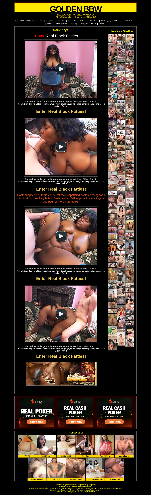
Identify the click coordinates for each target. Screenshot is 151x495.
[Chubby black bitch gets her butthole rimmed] (129, 273)
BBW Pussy (73, 24)
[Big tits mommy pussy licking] (112, 85)
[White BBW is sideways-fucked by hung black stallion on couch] (121, 288)
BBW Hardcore (130, 21)
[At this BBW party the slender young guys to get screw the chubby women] (112, 64)
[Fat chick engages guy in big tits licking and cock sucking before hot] (129, 76)
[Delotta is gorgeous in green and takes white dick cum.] (112, 274)
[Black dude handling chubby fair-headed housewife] (121, 116)
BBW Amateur (83, 21)
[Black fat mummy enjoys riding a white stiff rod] (121, 48)
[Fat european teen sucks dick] (121, 78)
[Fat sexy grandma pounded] (129, 307)
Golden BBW (19, 21)
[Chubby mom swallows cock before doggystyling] (129, 122)
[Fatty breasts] (121, 339)
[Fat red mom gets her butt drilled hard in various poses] (121, 55)
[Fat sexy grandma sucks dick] (129, 42)
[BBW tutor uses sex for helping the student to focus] (129, 47)
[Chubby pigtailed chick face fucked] (121, 90)
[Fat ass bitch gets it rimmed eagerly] (121, 233)
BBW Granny (118, 21)
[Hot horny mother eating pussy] (112, 193)
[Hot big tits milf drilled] (121, 331)
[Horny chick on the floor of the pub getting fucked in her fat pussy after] (121, 142)
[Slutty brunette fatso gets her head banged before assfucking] (112, 259)
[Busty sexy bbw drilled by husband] (121, 160)
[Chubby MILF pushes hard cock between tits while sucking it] (129, 234)
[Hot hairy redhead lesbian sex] (129, 188)
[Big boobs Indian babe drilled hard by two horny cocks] (129, 177)
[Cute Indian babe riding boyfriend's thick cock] (121, 127)
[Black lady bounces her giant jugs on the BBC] (129, 344)
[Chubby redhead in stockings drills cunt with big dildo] (112, 211)
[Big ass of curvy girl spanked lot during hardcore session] (112, 265)
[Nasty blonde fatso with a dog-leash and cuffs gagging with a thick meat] (112, 347)
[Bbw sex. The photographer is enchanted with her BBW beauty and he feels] (112, 295)
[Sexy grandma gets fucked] (129, 333)
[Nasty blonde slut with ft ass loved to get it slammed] (129, 212)
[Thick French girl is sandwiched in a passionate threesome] (112, 253)
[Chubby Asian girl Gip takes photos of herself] (112, 217)
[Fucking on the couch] (112, 320)
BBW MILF (50, 24)
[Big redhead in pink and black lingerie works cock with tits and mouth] (129, 82)
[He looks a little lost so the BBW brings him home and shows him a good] (121, 274)
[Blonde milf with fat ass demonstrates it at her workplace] (121, 154)
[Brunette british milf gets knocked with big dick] (121, 122)
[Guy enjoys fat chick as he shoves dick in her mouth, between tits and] (129, 226)
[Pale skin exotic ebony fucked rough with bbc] (129, 106)
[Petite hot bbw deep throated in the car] (129, 256)
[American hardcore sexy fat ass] (112, 165)
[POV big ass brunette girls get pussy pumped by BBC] (129, 71)
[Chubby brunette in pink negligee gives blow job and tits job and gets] (112, 42)
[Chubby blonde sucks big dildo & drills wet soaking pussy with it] (112, 129)
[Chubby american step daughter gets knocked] (112, 311)
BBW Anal (29, 21)
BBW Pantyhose (61, 24)
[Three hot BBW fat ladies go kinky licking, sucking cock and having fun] (112, 58)
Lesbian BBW (60, 21)
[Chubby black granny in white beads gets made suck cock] (112, 145)
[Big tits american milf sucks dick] (129, 200)
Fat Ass (93, 24)
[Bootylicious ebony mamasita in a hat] (121, 221)
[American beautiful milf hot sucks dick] (121, 102)
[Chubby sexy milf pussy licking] (112, 282)
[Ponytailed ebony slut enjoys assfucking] (121, 37)
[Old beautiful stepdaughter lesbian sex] (112, 95)
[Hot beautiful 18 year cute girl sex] (112, 286)
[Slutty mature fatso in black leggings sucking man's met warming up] (129, 53)
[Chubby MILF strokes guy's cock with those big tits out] (121, 227)
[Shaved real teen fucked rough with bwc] (121, 198)
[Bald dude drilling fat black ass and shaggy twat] (121, 84)
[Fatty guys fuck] (112, 114)
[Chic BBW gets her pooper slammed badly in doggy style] (121, 183)
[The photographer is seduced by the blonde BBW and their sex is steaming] (129, 147)
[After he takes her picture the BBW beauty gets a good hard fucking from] (112, 156)
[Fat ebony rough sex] (112, 105)
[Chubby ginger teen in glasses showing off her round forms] (121, 300)
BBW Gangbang (106, 21)
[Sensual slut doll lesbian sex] (121, 73)
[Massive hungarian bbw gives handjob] (129, 261)
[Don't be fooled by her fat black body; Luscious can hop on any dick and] (112, 248)
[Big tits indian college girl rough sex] (129, 312)
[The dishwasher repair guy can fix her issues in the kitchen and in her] (121, 110)
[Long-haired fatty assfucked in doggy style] (121, 325)
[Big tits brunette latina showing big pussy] (121, 253)
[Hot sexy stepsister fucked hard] (129, 137)
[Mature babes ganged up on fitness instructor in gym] (121, 283)
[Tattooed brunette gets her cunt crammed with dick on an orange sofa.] (129, 302)
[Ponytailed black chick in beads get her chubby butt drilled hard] (112, 305)
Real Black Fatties (56, 36)
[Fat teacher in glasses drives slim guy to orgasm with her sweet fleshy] (112, 74)
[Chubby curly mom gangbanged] (121, 265)
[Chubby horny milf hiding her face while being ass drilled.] (129, 194)
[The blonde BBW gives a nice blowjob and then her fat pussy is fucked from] (121, 172)
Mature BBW (72, 21)
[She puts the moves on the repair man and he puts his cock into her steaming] (121, 96)
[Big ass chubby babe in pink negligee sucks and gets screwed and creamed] (129, 183)
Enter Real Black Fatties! (61, 111)
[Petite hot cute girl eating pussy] (129, 127)
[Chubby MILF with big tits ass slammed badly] (129, 100)
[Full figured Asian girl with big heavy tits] (129, 328)
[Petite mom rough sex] (121, 319)
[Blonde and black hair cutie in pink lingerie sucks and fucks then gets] (129, 156)
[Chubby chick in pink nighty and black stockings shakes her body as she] (112, 80)
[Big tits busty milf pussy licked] (112, 242)
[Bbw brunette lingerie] (121, 259)
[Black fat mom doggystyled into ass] (112, 230)
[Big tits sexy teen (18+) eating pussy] (121, 248)
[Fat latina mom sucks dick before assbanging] (112, 187)
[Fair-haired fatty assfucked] (112, 199)
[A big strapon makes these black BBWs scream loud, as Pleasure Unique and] (129, 66)
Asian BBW (39, 21)
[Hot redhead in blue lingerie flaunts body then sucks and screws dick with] (112, 332)
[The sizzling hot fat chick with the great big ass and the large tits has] (129, 317)
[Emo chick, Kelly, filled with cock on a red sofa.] (129, 93)
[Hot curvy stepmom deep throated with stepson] (129, 142)
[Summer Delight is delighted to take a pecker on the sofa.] (129, 267)
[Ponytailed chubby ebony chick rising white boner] (129, 172)
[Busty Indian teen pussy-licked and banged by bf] (112, 36)
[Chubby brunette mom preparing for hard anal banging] (112, 50)
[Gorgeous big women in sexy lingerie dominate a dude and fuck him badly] (121, 311)
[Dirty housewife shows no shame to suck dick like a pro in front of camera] (129, 59)
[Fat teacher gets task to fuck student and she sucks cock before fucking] (112, 177)
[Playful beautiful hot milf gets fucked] (129, 285)
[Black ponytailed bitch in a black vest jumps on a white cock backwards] (121, 148)
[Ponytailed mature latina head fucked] (129, 245)
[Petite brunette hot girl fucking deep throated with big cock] (121, 42)
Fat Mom (101, 24)
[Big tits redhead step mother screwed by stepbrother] (121, 238)
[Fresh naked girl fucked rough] (121, 60)
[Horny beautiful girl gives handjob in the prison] (129, 217)
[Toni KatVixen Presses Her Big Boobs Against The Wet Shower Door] (112, 236)
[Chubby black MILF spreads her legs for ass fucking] (112, 223)
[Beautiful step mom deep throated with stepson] (121, 243)
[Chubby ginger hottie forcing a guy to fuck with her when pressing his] (129, 116)
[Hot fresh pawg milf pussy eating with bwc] (112, 341)
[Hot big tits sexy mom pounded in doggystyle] (129, 323)
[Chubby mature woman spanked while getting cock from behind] (112, 139)
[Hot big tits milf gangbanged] (112, 134)
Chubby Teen (84, 24)
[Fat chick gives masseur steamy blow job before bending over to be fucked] (129, 206)
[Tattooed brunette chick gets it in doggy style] (121, 166)
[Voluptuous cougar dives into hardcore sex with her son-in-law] (112, 100)
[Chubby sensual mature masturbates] (121, 188)
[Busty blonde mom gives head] (112, 205)
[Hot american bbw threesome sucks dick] (129, 111)
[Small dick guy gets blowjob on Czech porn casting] (121, 293)
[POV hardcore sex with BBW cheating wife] (129, 290)
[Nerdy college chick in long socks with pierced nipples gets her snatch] (129, 279)
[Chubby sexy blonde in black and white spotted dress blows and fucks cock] (129, 339)
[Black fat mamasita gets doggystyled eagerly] (129, 296)
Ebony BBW (49, 21)
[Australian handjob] (129, 37)
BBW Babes (94, 21)
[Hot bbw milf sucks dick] (112, 151)
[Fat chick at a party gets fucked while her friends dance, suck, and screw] (129, 166)
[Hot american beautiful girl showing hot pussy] (121, 132)
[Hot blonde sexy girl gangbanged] (112, 90)
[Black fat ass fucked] (112, 124)
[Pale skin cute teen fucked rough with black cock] (121, 137)
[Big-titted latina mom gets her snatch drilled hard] (129, 87)
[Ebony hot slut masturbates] (129, 251)
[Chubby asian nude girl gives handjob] (129, 239)
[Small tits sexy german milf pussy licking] (112, 69)
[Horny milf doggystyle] (121, 211)
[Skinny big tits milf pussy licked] (121, 177)
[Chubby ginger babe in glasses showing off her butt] (121, 67)
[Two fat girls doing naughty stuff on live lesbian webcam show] (129, 132)
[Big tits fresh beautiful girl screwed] (121, 106)
